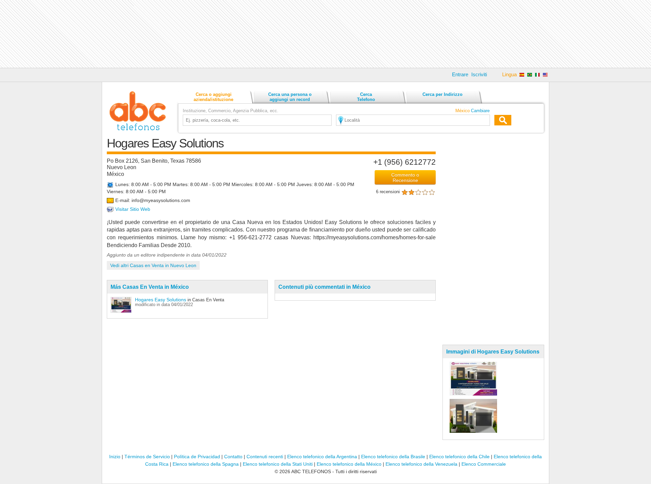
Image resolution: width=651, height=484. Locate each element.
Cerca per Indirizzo (442, 94)
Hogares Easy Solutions (160, 299)
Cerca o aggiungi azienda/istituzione (213, 97)
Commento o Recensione (405, 177)
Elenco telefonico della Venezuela (421, 464)
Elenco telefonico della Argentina (322, 456)
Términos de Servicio (147, 456)
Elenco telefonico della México (349, 464)
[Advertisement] (325, 34)
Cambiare (480, 110)
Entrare (460, 74)
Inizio (114, 456)
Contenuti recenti (264, 456)
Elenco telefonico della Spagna (206, 464)
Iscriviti (479, 74)
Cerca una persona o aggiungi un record (290, 97)
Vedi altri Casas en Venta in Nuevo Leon (153, 265)
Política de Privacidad (197, 456)
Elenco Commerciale (483, 464)
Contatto (233, 456)
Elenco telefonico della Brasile (393, 456)
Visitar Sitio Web (132, 209)
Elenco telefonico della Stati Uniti (278, 464)
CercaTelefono (366, 97)
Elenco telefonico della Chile (459, 456)
